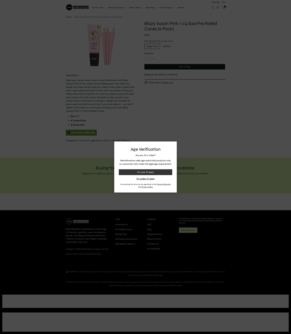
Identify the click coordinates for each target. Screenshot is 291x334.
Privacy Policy (147, 187)
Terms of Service (164, 184)
